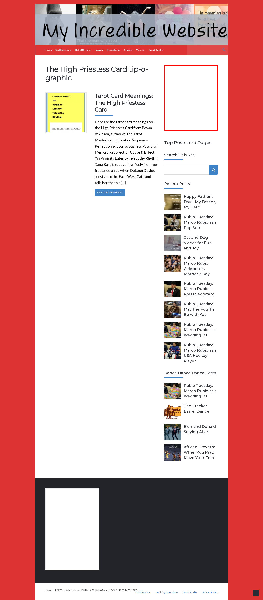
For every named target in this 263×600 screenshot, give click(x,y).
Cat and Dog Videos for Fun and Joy (198, 242)
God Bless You (63, 49)
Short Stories (190, 592)
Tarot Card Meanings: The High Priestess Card (124, 102)
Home (48, 49)
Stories (128, 49)
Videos (140, 49)
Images (99, 49)
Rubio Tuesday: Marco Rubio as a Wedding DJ (200, 329)
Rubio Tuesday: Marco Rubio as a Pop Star (200, 222)
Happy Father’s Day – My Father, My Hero (200, 201)
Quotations (113, 49)
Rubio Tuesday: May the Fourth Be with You (199, 309)
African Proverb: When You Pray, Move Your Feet (199, 452)
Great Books (155, 49)
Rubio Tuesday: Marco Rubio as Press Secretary (199, 288)
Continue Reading (109, 192)
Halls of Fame (83, 49)
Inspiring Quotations (167, 592)
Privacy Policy (210, 592)
